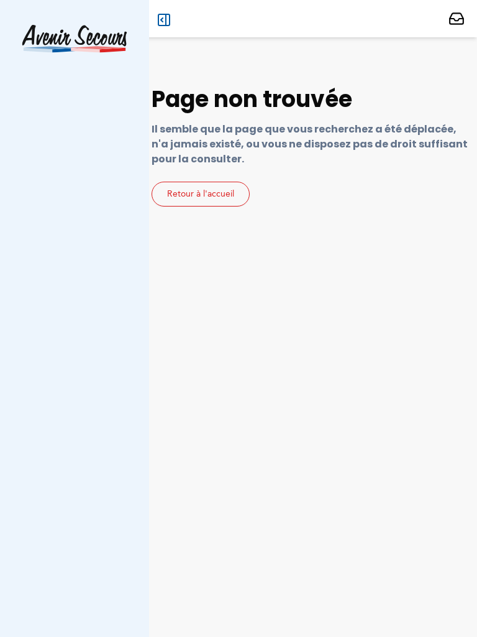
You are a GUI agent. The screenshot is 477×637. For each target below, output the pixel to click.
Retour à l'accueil (200, 194)
